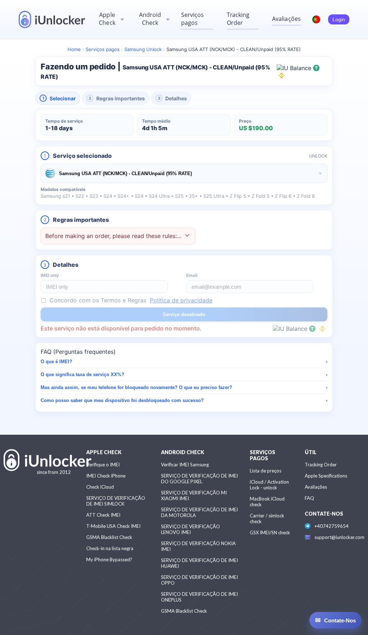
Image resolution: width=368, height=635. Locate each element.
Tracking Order (238, 19)
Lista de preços (265, 471)
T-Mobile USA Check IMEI (113, 526)
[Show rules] (187, 236)
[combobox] (184, 173)
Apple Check (107, 19)
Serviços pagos (192, 19)
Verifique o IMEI (103, 464)
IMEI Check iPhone (105, 476)
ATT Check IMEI (103, 515)
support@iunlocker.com (339, 537)
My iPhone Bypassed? (109, 559)
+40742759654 (331, 526)
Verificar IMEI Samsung (185, 464)
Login (338, 19)
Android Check (150, 19)
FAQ (309, 498)
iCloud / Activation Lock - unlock (269, 484)
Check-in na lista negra (109, 548)
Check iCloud (100, 487)
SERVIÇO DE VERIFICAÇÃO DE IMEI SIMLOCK (115, 501)
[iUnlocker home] (52, 19)
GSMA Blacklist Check (109, 537)
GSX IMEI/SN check (270, 532)
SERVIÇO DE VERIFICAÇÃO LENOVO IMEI (190, 529)
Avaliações (286, 19)
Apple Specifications (326, 476)
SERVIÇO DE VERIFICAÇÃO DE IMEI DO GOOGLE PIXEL (199, 478)
